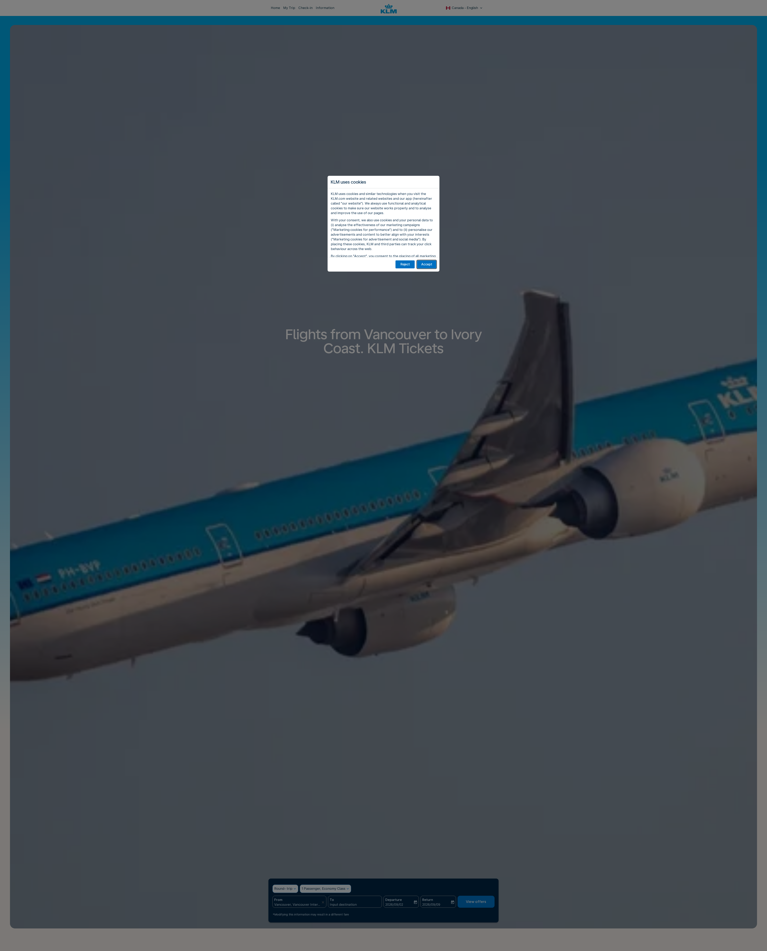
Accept (426, 264)
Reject (405, 264)
